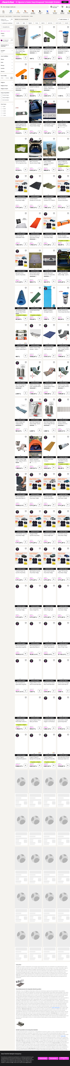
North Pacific (58, 23)
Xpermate (50, 23)
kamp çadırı (63, 1036)
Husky (36, 23)
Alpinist (43, 23)
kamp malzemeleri (56, 1007)
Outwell (66, 23)
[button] (21, 120)
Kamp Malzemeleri (25, 16)
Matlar (31, 16)
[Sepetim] (62, 7)
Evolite (17, 23)
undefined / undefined (7, 23)
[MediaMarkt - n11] (35, 2)
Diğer (24, 23)
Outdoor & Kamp (16, 16)
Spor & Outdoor (9, 16)
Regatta (30, 23)
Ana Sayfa (2, 16)
